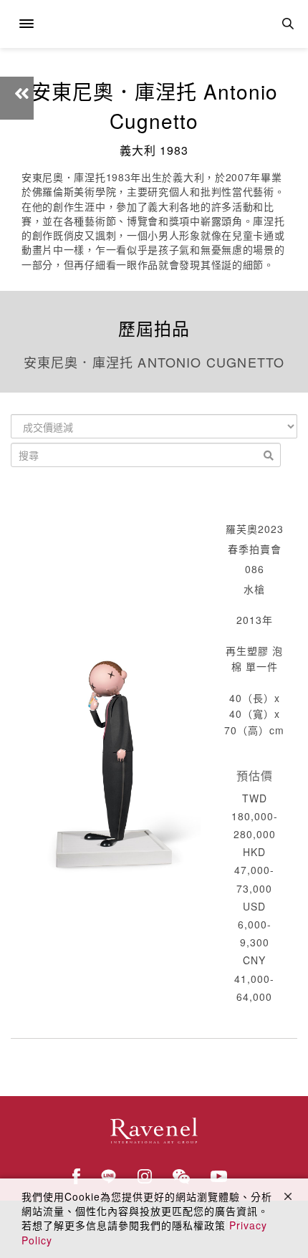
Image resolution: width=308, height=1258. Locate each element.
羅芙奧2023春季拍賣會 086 (255, 549)
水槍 (254, 589)
